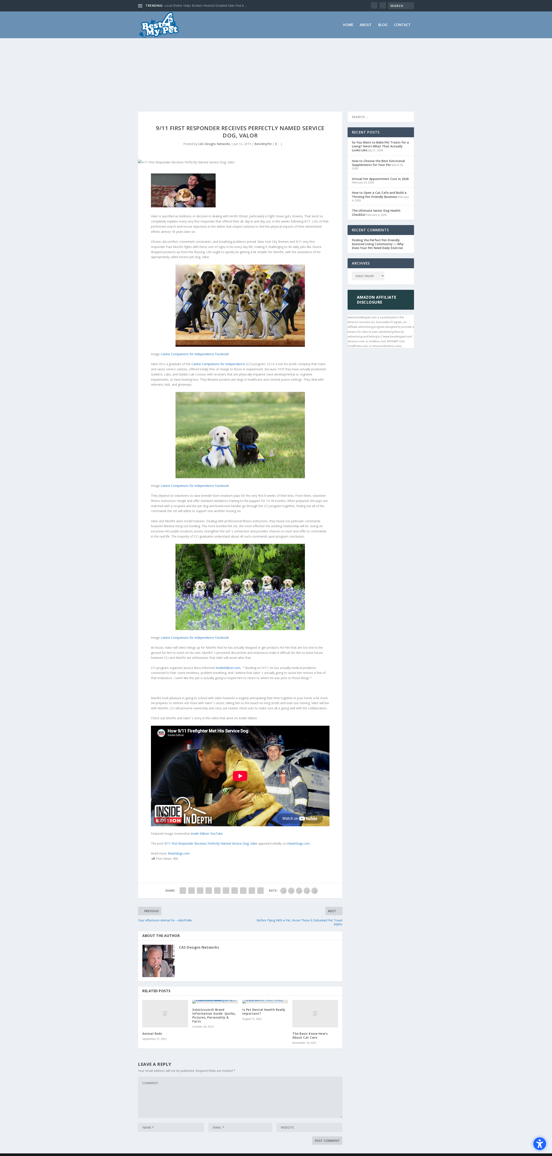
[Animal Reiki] (165, 1013)
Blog (382, 25)
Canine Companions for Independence (218, 364)
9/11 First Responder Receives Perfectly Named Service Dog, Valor (211, 843)
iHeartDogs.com (299, 843)
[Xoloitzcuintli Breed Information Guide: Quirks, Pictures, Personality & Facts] (215, 1001)
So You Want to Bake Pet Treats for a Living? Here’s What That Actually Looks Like (380, 146)
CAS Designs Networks (214, 144)
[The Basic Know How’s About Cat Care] (315, 1013)
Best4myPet (263, 144)
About (366, 25)
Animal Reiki (152, 1033)
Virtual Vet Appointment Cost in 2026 (380, 179)
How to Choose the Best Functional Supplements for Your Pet (378, 163)
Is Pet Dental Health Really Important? (263, 1012)
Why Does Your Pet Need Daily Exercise (378, 246)
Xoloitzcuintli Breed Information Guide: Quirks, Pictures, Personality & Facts (214, 1016)
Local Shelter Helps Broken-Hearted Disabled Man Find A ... (205, 5)
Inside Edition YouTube (207, 833)
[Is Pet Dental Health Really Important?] (265, 1001)
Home (348, 25)
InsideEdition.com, (229, 668)
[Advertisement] (276, 70)
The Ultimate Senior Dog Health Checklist (376, 212)
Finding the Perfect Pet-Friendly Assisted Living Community (376, 242)
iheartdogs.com (179, 853)
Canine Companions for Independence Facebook (195, 354)
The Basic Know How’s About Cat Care (310, 1035)
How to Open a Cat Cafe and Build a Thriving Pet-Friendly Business (379, 195)
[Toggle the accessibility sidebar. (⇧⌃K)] (540, 1144)
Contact (402, 25)
